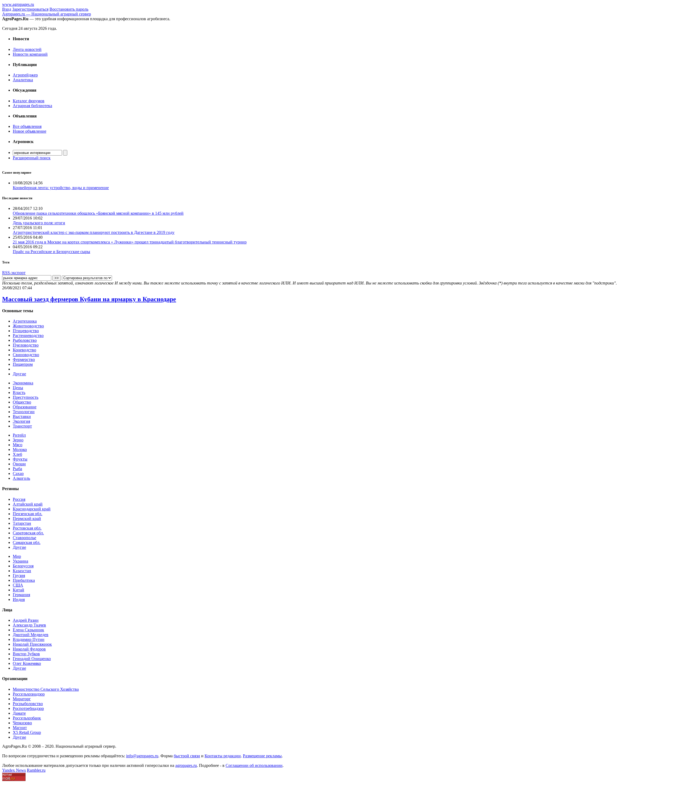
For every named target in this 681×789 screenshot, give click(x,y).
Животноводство (28, 326)
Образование (24, 407)
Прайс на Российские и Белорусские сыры (51, 251)
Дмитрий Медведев (30, 634)
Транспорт (22, 426)
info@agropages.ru (142, 756)
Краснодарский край (32, 509)
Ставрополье (24, 537)
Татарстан (22, 523)
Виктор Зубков (26, 654)
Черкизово (22, 723)
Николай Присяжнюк (32, 644)
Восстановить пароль (68, 9)
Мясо (17, 444)
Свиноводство (26, 354)
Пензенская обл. (27, 513)
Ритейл (19, 435)
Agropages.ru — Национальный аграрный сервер (46, 14)
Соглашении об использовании (254, 765)
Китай (18, 590)
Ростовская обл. (27, 528)
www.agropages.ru (18, 4)
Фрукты (20, 459)
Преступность (25, 397)
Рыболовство (25, 340)
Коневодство (24, 350)
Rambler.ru (36, 770)
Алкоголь (21, 478)
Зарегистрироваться (30, 9)
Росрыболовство (28, 703)
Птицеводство (26, 330)
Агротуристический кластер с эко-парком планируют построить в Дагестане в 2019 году (94, 232)
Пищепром (23, 364)
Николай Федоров (29, 649)
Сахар (18, 473)
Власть (19, 392)
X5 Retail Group (27, 732)
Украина (20, 561)
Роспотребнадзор (28, 708)
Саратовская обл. (28, 533)
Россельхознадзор (29, 694)
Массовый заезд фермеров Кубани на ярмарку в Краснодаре (89, 299)
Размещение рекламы (262, 756)
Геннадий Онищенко (32, 658)
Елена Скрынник (28, 630)
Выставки (22, 416)
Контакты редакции (223, 756)
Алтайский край (28, 504)
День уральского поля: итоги (39, 223)
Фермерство (24, 359)
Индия (19, 599)
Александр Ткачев (29, 625)
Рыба (17, 468)
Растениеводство (28, 335)
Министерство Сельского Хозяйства (46, 689)
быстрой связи (187, 756)
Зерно (18, 440)
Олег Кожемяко (27, 663)
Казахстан (22, 570)
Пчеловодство (26, 345)
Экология (21, 421)
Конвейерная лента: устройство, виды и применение (61, 187)
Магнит (20, 727)
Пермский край (27, 518)
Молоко (20, 449)
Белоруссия (23, 566)
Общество (22, 402)
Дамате (19, 713)
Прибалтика (24, 580)
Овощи (19, 464)
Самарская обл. (26, 542)
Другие (19, 374)
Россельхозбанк (27, 718)
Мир (17, 556)
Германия (21, 594)
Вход (6, 9)
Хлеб (17, 454)
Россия (19, 499)
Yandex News (14, 770)
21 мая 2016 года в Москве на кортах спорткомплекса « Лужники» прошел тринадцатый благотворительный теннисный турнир (130, 242)
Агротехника (25, 321)
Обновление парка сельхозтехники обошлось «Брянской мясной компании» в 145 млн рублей (98, 213)
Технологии (24, 411)
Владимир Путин (28, 639)
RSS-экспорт (14, 272)
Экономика (23, 383)
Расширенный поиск (32, 158)
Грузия (19, 575)
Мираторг (22, 699)
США (18, 585)
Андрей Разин (26, 620)
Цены (18, 387)
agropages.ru (186, 765)
